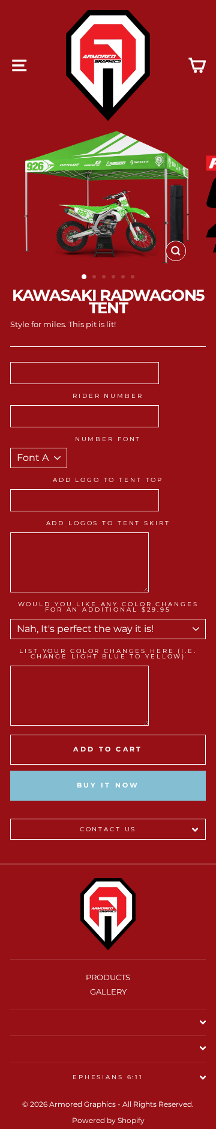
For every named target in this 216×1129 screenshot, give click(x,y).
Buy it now (108, 785)
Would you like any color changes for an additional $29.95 (108, 607)
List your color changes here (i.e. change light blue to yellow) (108, 654)
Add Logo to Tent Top (108, 480)
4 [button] (115, 278)
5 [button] (124, 278)
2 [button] (95, 278)
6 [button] (134, 278)
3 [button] (105, 278)
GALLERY (108, 991)
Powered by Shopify (108, 1120)
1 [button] (85, 277)
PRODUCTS (108, 977)
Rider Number (108, 396)
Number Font (108, 439)
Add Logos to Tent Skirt (108, 523)
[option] (108, 199)
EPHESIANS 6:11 (108, 1077)
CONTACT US (108, 829)
